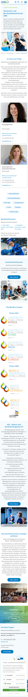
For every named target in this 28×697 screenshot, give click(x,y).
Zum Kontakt (7, 652)
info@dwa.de (4, 642)
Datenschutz (11, 693)
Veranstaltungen (10, 53)
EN (22, 2)
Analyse (9, 683)
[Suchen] (18, 2)
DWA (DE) (3, 53)
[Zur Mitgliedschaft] (15, 2)
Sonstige (18, 53)
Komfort (9, 679)
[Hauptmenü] (25, 2)
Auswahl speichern (14, 687)
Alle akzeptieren (14, 690)
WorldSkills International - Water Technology (20, 227)
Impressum (17, 693)
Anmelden (14, 618)
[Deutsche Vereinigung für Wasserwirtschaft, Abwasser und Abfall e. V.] (5, 2)
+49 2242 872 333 (9, 639)
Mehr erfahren (14, 277)
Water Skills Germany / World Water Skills (7, 227)
